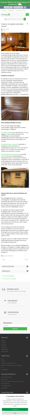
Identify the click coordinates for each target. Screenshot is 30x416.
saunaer (23, 245)
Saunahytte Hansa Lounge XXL (9, 144)
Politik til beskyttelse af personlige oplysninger (12, 381)
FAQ (2, 367)
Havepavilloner (4, 351)
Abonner (15, 329)
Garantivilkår (4, 388)
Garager (3, 340)
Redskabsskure (4, 349)
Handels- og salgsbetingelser (8, 363)
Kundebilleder (4, 369)
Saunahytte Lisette (6, 132)
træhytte (3, 156)
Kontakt (3, 361)
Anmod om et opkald (18, 7)
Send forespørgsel (8, 7)
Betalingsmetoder (5, 383)
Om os (2, 359)
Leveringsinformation (6, 385)
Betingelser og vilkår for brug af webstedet (11, 365)
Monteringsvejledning (6, 377)
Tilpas (15, 413)
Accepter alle (15, 409)
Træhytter (3, 342)
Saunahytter (4, 347)
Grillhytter (3, 345)
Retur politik (4, 379)
